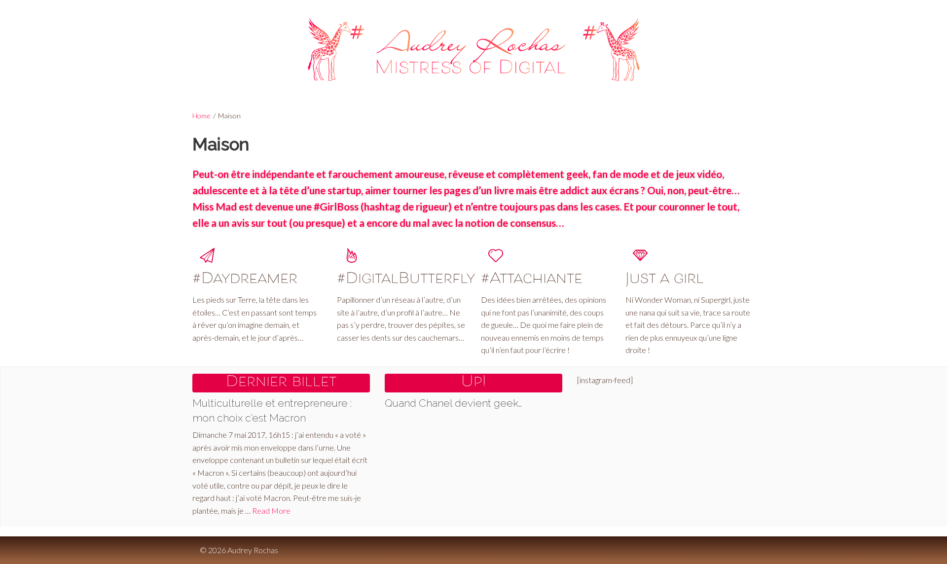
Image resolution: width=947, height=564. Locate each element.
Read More (271, 510)
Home (201, 115)
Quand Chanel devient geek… (453, 403)
